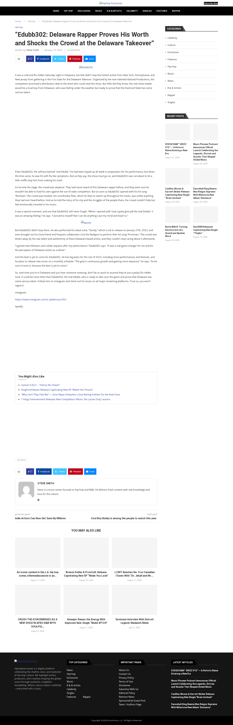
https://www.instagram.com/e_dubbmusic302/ (41, 299)
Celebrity (132, 11)
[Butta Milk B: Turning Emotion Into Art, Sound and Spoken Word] (177, 214)
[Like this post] (31, 59)
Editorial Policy (127, 692)
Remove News (126, 696)
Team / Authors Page (130, 704)
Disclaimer (124, 685)
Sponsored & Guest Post (132, 700)
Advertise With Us (128, 689)
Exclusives (84, 11)
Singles (147, 11)
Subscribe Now (211, 3)
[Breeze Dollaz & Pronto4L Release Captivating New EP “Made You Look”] (86, 552)
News (56, 11)
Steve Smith (32, 49)
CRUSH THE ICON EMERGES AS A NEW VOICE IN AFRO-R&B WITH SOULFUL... (37, 623)
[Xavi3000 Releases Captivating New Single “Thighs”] (205, 214)
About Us (124, 670)
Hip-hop (68, 11)
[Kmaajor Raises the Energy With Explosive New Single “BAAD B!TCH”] (86, 600)
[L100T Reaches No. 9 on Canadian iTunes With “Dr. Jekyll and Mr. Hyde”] (134, 552)
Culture (171, 45)
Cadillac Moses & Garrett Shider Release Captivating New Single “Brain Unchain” (177, 193)
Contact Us (125, 673)
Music (98, 11)
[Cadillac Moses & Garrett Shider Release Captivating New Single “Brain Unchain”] (177, 176)
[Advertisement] (86, 132)
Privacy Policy (126, 677)
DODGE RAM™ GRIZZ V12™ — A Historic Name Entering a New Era (176, 149)
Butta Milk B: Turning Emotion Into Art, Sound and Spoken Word (176, 231)
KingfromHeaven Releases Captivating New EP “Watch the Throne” (57, 389)
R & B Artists (114, 11)
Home (18, 21)
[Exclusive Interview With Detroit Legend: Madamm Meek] (134, 600)
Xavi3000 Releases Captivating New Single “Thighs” (205, 230)
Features (161, 11)
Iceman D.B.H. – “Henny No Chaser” (40, 384)
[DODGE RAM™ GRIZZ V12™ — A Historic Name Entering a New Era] (177, 132)
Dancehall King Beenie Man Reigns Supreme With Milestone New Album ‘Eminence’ (205, 193)
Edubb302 (21, 460)
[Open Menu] (16, 3)
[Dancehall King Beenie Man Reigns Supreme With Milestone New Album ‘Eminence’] (205, 176)
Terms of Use (126, 681)
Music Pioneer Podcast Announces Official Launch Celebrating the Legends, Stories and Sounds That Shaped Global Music (205, 152)
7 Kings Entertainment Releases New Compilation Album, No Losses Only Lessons (65, 399)
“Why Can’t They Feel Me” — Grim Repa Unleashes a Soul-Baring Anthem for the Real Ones (70, 394)
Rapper (176, 11)
